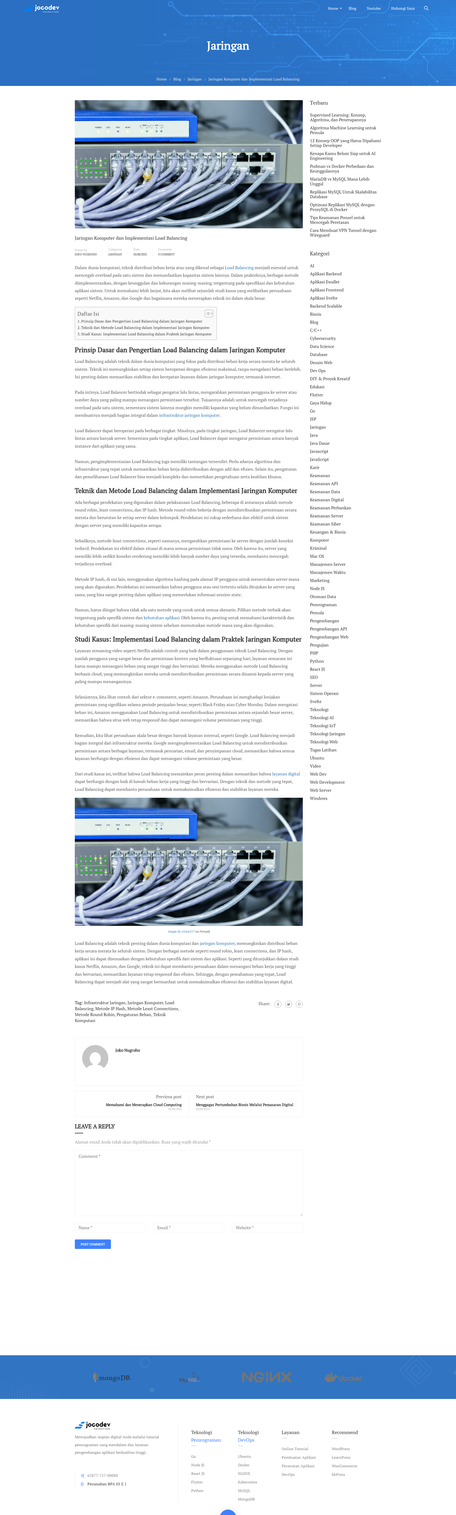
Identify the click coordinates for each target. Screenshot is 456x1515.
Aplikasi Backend (326, 274)
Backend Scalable (326, 306)
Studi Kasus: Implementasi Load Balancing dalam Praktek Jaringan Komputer (146, 334)
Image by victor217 (181, 931)
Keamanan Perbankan (330, 508)
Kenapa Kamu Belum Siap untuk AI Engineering (342, 155)
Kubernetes (247, 1482)
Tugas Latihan (323, 750)
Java (314, 435)
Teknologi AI (322, 717)
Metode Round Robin (95, 1014)
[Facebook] (277, 1004)
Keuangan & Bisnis (328, 532)
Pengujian (319, 645)
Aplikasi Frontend (327, 290)
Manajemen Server (328, 564)
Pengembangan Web (329, 637)
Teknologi (319, 709)
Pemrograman (323, 604)
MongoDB (246, 1499)
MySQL (244, 1490)
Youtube (374, 8)
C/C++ (316, 330)
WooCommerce (344, 1465)
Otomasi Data (323, 596)
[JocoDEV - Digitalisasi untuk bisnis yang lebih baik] (41, 8)
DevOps (288, 1474)
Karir (314, 467)
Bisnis (315, 314)
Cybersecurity (323, 338)
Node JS (317, 588)
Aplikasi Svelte (323, 298)
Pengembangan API (328, 629)
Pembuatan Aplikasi (299, 1457)
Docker (244, 1465)
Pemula (317, 612)
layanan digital (286, 774)
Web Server (320, 790)
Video (315, 766)
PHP (314, 653)
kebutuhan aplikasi (161, 617)
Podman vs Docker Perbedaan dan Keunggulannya (342, 168)
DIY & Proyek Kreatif (330, 378)
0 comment (166, 254)
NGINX (244, 1473)
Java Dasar (320, 443)
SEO (314, 677)
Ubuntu (317, 758)
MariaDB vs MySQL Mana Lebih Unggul (340, 181)
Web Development (327, 782)
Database (319, 354)
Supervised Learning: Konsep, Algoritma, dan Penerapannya (338, 117)
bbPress (338, 1474)
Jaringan (195, 79)
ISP (313, 419)
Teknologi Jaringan (327, 733)
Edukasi (317, 386)
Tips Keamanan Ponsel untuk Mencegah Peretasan (337, 220)
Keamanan (320, 475)
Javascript (319, 451)
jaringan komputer (217, 943)
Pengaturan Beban (134, 1014)
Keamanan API (324, 483)
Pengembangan (324, 621)
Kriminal (318, 548)
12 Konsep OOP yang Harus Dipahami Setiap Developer (345, 143)
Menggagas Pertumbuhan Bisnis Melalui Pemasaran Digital (244, 1104)
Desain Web (321, 362)
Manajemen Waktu (328, 572)
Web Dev (318, 774)
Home (333, 8)
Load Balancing (239, 267)
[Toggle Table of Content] (206, 314)
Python (317, 661)
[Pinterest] (299, 1004)
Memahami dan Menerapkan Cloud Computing (144, 1104)
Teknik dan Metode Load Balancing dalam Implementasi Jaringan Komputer (145, 327)
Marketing (319, 580)
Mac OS (317, 556)
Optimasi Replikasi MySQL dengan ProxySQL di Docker (342, 207)
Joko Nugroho (86, 254)
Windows (319, 798)
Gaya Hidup (321, 403)
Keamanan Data (325, 491)
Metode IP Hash (110, 1008)
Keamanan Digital (327, 499)
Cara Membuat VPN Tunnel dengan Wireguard (343, 232)
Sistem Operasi (324, 693)
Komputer (319, 540)
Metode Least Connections (152, 1008)
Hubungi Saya (403, 8)
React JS (317, 669)
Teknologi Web (324, 742)
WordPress (341, 1448)
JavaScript (319, 459)
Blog (352, 8)
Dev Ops (318, 370)
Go (312, 411)
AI (312, 265)
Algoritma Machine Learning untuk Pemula (343, 130)
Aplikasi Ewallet (325, 282)
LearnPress (341, 1457)
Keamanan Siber (325, 524)
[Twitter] (288, 1004)
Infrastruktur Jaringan (105, 1002)
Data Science (322, 346)
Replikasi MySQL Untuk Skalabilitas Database (343, 194)
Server (316, 685)
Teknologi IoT (323, 725)
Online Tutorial (295, 1448)
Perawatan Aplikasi (298, 1465)
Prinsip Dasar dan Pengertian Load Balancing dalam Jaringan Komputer (141, 321)
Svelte (316, 701)
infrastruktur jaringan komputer (189, 415)
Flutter (316, 395)
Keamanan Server (326, 516)
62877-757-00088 (102, 1475)
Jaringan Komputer (145, 1002)
